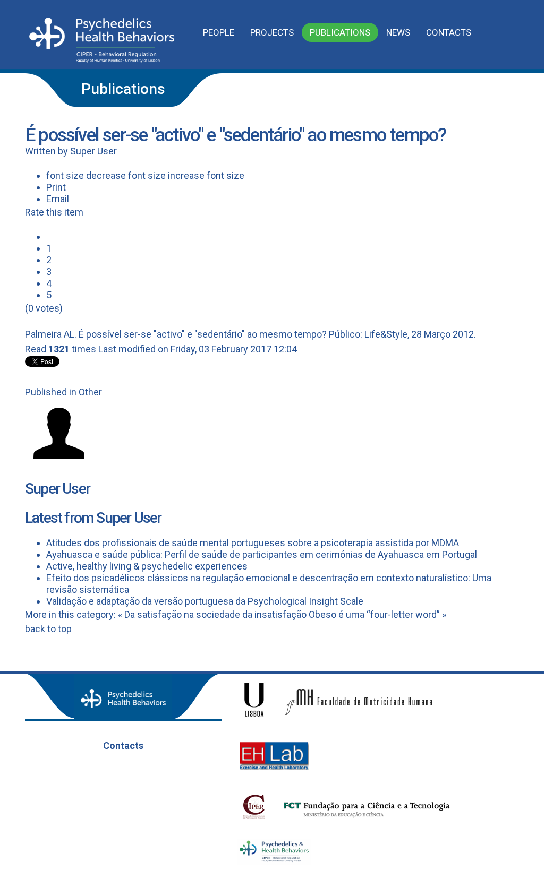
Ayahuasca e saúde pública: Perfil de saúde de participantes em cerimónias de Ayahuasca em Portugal (261, 554)
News (398, 32)
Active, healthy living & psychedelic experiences (147, 566)
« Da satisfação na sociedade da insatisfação (212, 614)
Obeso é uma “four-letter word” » (377, 614)
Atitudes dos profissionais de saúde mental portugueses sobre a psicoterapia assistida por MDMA (252, 542)
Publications (340, 32)
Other (90, 392)
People (218, 32)
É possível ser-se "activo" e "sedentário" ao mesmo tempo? (203, 334)
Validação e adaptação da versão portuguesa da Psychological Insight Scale (204, 601)
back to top (48, 628)
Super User (93, 151)
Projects (272, 32)
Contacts (448, 32)
